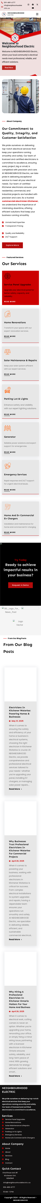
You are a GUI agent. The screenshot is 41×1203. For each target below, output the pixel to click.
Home (7, 1148)
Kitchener (33, 201)
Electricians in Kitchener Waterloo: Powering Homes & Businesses (20, 712)
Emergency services (15, 474)
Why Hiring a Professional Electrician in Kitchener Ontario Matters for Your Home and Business (19, 999)
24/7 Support (11, 237)
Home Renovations (15, 322)
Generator (10, 436)
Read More (10, 336)
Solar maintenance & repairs (20, 360)
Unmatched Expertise (15, 222)
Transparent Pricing (14, 226)
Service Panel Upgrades (17, 284)
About (7, 1152)
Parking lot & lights (16, 398)
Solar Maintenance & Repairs (17, 1125)
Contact (8, 1163)
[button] (37, 14)
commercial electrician (14, 201)
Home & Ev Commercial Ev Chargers (20, 1138)
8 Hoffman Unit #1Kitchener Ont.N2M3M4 (10, 1175)
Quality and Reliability (14, 233)
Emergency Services (13, 1135)
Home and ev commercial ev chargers (19, 517)
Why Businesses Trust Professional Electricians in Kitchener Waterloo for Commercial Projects (19, 849)
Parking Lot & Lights (13, 1132)
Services (8, 1156)
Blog (7, 1159)
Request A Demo (20, 585)
